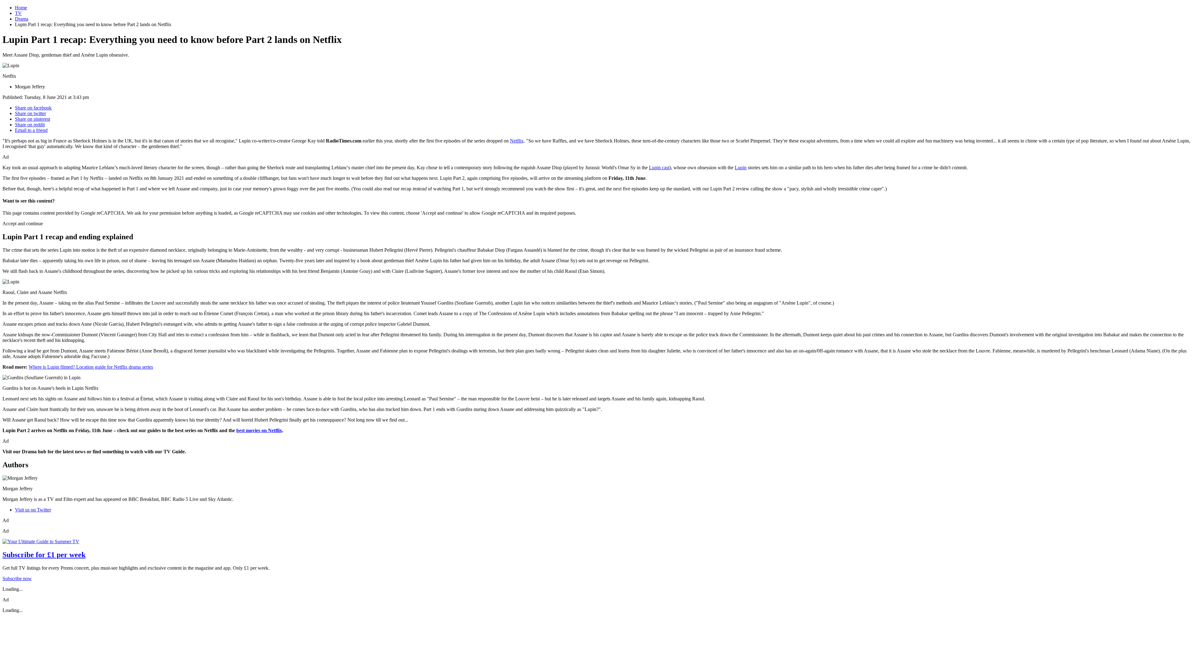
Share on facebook (33, 107)
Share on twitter (30, 113)
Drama (21, 18)
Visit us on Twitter (33, 509)
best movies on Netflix (259, 430)
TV (18, 13)
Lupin (741, 167)
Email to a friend (31, 130)
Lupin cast (659, 167)
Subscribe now (17, 578)
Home (21, 7)
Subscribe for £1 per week (44, 555)
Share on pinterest (32, 119)
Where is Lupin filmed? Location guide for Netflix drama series (91, 367)
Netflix (517, 140)
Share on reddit (30, 124)
